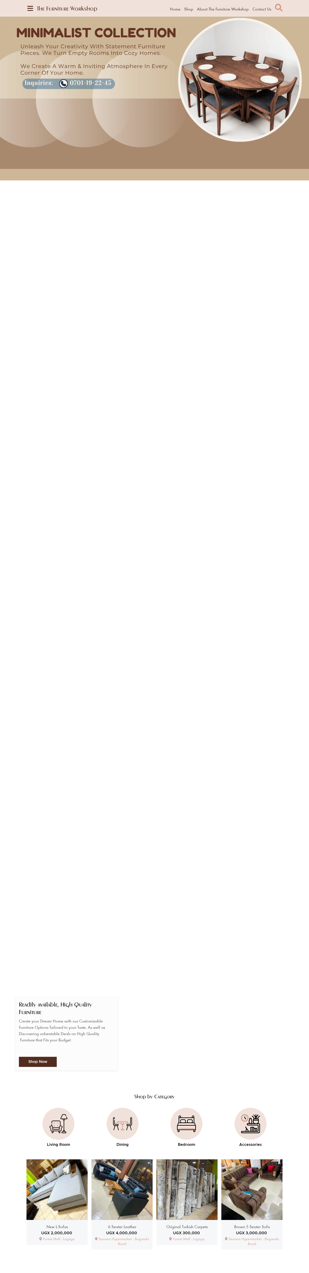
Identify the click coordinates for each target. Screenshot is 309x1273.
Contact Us (261, 9)
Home (175, 9)
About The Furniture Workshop (223, 9)
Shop (188, 9)
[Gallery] (154, 98)
